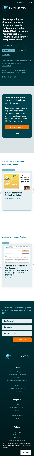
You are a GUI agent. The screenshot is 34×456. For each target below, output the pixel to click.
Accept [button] (26, 452)
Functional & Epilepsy (17, 372)
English (19, 2)
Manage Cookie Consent (17, 440)
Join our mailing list (17, 415)
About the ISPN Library (17, 407)
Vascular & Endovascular (17, 388)
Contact (17, 418)
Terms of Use (17, 437)
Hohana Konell (25, 61)
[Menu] (29, 8)
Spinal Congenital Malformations (17, 380)
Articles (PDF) (8, 50)
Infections (17, 377)
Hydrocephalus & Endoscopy (17, 374)
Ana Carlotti (6, 66)
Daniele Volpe (13, 61)
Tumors (17, 385)
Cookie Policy (17, 435)
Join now (22, 339)
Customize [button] (18, 445)
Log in (30, 2)
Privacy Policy (17, 432)
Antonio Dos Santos (22, 63)
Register (17, 410)
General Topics (23, 50)
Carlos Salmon (8, 63)
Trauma (6, 54)
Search (17, 405)
